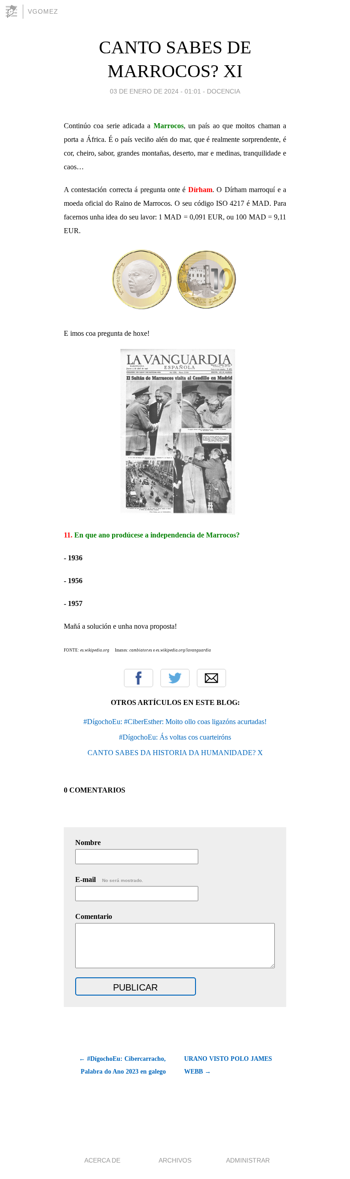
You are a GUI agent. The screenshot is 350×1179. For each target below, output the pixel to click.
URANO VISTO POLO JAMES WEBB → (228, 1065)
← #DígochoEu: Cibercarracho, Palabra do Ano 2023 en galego (122, 1065)
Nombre (88, 842)
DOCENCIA (223, 91)
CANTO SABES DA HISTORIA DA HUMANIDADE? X (175, 752)
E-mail (109, 879)
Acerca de (102, 1160)
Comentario (93, 916)
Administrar (248, 1160)
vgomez (43, 11)
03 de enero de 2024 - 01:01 (155, 91)
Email (211, 678)
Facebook (138, 678)
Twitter (175, 678)
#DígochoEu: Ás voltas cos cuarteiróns (175, 737)
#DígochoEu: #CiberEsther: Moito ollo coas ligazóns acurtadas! (175, 721)
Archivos (175, 1160)
